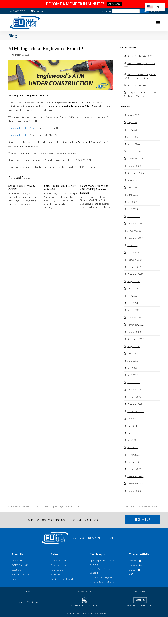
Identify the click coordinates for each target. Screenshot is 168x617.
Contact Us (38, 11)
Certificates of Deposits (62, 579)
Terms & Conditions (28, 602)
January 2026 (134, 151)
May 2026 (132, 129)
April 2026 (132, 136)
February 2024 (134, 259)
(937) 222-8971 (19, 11)
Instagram (134, 565)
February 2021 (134, 461)
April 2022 (132, 375)
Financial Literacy (20, 574)
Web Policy (140, 591)
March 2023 (133, 310)
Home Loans (57, 569)
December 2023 (135, 274)
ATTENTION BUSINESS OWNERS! (139, 506)
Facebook (133, 560)
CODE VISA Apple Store (102, 581)
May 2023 (132, 295)
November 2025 (135, 158)
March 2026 (133, 144)
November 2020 (135, 483)
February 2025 (134, 223)
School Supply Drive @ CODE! (142, 56)
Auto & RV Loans (59, 560)
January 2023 (134, 317)
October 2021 (134, 418)
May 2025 (132, 201)
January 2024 (134, 267)
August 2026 (133, 115)
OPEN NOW (114, 4)
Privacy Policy (84, 591)
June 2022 (132, 360)
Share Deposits (58, 574)
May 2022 (132, 368)
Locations (16, 569)
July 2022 (132, 353)
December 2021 (135, 404)
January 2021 (134, 469)
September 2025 (135, 173)
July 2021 (132, 425)
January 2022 (134, 397)
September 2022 (135, 339)
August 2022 (133, 346)
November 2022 (135, 324)
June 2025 (132, 194)
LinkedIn (133, 569)
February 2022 (134, 389)
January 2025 (134, 230)
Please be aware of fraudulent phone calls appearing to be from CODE (44, 506)
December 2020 (135, 476)
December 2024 (135, 238)
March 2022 (133, 382)
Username (107, 11)
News (14, 579)
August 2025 (133, 180)
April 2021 (132, 447)
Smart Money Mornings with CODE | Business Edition (94, 189)
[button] (158, 22)
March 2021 (133, 454)
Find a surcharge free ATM (21, 128)
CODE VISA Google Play (102, 577)
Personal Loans (58, 565)
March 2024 (133, 252)
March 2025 (133, 216)
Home (28, 591)
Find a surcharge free (18, 135)
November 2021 (135, 411)
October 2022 (134, 332)
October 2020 (134, 490)
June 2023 (132, 288)
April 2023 (132, 303)
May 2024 (132, 245)
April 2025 (132, 209)
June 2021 (132, 433)
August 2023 (133, 281)
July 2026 (132, 122)
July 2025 (132, 187)
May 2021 (132, 440)
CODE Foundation (21, 565)
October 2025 (134, 165)
